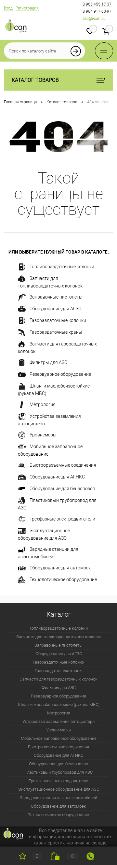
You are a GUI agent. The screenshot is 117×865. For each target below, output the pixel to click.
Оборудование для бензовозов (62, 488)
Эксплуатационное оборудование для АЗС (44, 534)
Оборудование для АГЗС (55, 308)
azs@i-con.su (94, 18)
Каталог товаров (35, 80)
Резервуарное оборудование (60, 373)
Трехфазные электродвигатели (62, 518)
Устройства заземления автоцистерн (49, 419)
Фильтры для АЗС (48, 362)
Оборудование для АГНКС (57, 476)
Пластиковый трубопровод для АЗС (57, 503)
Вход (8, 8)
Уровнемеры (43, 434)
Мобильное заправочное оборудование (50, 450)
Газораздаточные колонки (58, 320)
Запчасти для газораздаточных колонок (57, 347)
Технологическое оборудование (63, 579)
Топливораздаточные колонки (62, 266)
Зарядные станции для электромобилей (48, 552)
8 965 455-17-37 (97, 4)
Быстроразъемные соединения (63, 464)
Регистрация (27, 8)
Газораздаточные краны (56, 331)
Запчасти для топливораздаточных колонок (50, 281)
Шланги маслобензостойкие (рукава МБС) (54, 389)
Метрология (43, 404)
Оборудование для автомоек (60, 567)
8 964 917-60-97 (97, 11)
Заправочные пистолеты (56, 296)
